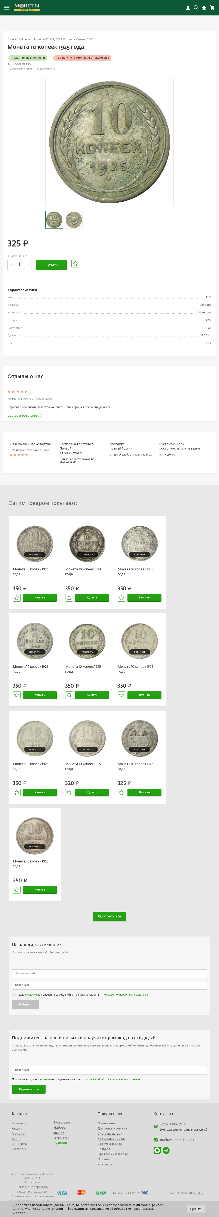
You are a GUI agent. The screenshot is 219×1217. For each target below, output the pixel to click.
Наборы (59, 1127)
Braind (199, 1193)
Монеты (18, 1133)
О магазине (106, 1123)
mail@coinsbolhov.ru (177, 1140)
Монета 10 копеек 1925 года (31, 572)
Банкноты (19, 1144)
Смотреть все (109, 916)
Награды (19, 1149)
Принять (196, 1209)
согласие (31, 995)
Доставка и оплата (112, 1128)
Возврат (104, 1149)
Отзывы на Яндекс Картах (30, 444)
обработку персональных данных (126, 995)
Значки (58, 1132)
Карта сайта (32, 1182)
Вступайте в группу (126, 1193)
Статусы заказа (110, 1144)
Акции (17, 1128)
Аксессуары (62, 1122)
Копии (16, 1138)
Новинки (19, 1123)
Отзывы (104, 1159)
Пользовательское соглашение (32, 1196)
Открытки (61, 1138)
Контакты (105, 1164)
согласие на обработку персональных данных (110, 1079)
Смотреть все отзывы (22, 415)
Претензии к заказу (113, 1154)
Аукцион (60, 1143)
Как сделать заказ (112, 1138)
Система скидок (110, 1133)
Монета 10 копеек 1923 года (83, 572)
